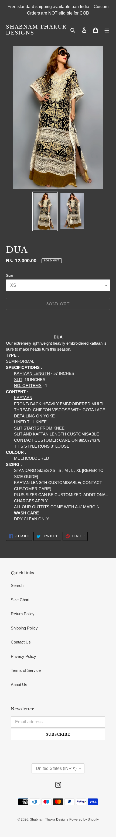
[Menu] (106, 30)
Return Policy (23, 613)
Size (9, 276)
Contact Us (21, 642)
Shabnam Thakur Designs (36, 30)
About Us (19, 684)
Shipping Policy (24, 628)
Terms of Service (26, 670)
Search (17, 585)
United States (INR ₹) (56, 768)
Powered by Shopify (84, 819)
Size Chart (20, 599)
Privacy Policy (23, 656)
